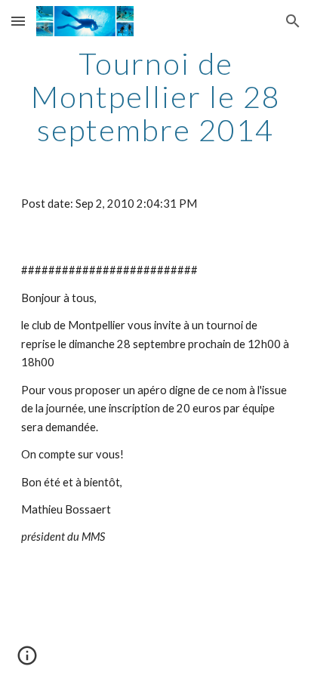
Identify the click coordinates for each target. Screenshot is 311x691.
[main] (155, 97)
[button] (18, 21)
